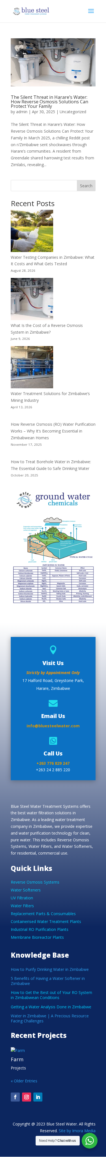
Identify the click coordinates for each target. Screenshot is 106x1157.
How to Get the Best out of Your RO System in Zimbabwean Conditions (51, 995)
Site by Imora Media (77, 1130)
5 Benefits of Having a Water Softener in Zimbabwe (48, 981)
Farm (17, 1059)
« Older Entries (24, 1081)
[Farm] (53, 1050)
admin (21, 111)
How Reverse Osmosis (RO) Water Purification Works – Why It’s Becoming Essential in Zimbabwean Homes (53, 431)
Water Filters (22, 905)
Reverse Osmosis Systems (35, 882)
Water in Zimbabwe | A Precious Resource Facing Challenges (50, 1018)
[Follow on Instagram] (26, 1097)
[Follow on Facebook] (15, 1097)
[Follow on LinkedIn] (37, 1097)
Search (86, 185)
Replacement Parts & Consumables (43, 913)
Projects (18, 1068)
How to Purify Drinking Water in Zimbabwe (50, 969)
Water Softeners (26, 890)
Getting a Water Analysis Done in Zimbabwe (51, 1006)
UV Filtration (22, 897)
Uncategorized (73, 111)
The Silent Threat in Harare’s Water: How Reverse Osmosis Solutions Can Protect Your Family (49, 101)
